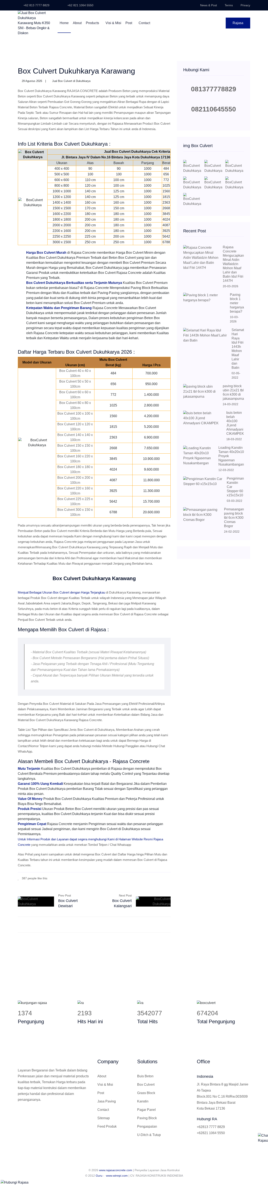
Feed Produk (107, 1126)
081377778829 (213, 89)
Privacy (245, 5)
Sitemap (103, 1118)
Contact (144, 23)
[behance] (169, 878)
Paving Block (147, 1118)
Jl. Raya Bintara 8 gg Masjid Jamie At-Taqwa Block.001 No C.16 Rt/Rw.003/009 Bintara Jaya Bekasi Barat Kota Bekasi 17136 (222, 1096)
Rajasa (238, 23)
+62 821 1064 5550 (80, 5)
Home (64, 23)
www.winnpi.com (117, 1175)
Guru (99, 1175)
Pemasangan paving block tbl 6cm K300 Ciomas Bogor (234, 517)
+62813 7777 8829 (211, 1127)
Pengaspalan (147, 1126)
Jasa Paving (106, 1101)
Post (129, 23)
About (77, 23)
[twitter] (157, 878)
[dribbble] (163, 878)
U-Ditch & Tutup (149, 1135)
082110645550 (213, 109)
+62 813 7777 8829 (36, 5)
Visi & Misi (113, 23)
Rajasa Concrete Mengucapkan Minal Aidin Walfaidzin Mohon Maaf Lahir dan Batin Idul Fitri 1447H (233, 263)
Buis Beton (145, 1076)
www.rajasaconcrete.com (115, 1170)
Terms (229, 5)
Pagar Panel (146, 1109)
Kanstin (142, 1101)
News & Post (208, 5)
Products (93, 23)
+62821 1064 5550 (211, 1133)
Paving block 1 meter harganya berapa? (237, 303)
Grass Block (146, 1093)
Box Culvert (146, 1084)
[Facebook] (150, 878)
